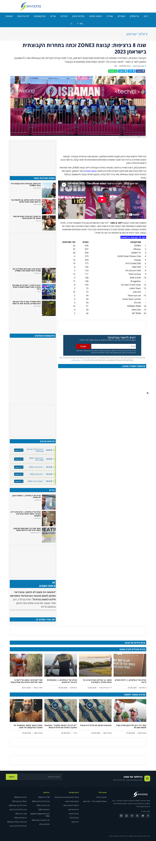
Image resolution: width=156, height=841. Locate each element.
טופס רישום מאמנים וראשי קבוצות (66, 797)
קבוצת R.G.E (74, 817)
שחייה (110, 16)
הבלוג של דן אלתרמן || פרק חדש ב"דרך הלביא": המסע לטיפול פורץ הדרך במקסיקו (25, 514)
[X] (137, 816)
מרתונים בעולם (44, 824)
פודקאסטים (39, 16)
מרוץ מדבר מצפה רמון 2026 (17, 822)
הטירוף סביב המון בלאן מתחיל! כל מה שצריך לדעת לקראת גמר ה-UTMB (27, 270)
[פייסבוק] (148, 816)
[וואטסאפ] (126, 816)
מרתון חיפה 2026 (20, 817)
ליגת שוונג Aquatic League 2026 (40, 814)
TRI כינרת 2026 (44, 797)
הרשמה (11, 777)
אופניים (121, 16)
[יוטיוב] (132, 816)
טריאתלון (134, 16)
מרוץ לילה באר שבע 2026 (18, 805)
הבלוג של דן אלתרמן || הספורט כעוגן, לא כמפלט (26, 496)
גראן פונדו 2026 (44, 809)
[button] (140, 71)
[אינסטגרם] (121, 816)
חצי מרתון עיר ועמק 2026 (41, 820)
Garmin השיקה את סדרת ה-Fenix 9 (96, 725)
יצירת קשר (75, 822)
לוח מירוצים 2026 (20, 797)
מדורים (64, 16)
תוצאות (9, 16)
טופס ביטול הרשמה (72, 801)
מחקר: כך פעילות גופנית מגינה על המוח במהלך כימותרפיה (97, 681)
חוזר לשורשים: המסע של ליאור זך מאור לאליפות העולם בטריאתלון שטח (26, 681)
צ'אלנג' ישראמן (136, 34)
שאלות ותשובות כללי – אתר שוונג (95, 801)
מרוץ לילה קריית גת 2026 (41, 801)
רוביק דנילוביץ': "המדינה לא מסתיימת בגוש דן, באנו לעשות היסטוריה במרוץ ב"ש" (26, 287)
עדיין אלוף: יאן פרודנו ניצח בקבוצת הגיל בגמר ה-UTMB (26, 184)
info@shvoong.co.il (77, 360)
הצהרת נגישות (74, 813)
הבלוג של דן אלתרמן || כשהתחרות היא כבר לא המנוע (62, 681)
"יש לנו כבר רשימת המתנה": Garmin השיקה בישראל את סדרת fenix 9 (61, 726)
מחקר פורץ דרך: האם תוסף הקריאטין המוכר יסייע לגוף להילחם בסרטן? (27, 529)
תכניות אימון (78, 16)
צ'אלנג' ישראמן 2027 (19, 801)
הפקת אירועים (101, 797)
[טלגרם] (142, 816)
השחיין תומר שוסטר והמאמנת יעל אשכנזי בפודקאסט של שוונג (28, 726)
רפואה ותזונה (95, 16)
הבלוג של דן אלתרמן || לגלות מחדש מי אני (130, 681)
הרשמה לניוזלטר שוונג (71, 805)
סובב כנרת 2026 (21, 813)
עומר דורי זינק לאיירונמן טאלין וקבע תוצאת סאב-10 (131, 726)
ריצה (146, 16)
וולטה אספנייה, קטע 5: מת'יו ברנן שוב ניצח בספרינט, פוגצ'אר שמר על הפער (26, 302)
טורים (53, 16)
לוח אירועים (23, 16)
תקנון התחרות (90, 171)
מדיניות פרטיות (73, 809)
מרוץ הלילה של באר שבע (18, 809)
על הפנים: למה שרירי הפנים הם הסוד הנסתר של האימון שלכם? (27, 217)
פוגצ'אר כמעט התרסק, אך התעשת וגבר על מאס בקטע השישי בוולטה (26, 201)
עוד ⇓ (80, 23)
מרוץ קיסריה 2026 (43, 805)
